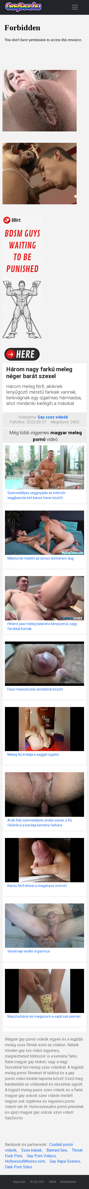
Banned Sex (56, 1150)
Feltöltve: (17, 422)
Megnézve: (60, 422)
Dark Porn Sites (18, 1167)
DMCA (52, 1182)
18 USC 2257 (36, 1182)
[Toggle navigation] (75, 7)
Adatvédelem (68, 1182)
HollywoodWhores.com (25, 1161)
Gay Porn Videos (41, 1156)
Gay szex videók (53, 417)
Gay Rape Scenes (65, 1161)
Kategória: (28, 417)
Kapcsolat (19, 1182)
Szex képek (31, 1150)
